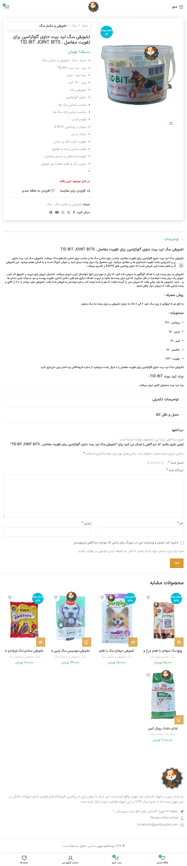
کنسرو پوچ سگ (160, 657)
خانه (85, 25)
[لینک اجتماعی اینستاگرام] (63, 212)
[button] (86, 642)
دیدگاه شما (175, 470)
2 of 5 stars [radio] (158, 462)
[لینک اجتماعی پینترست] (51, 212)
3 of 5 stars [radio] (155, 462)
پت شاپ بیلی (105, 846)
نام (180, 523)
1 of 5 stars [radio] (162, 462)
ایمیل (86, 523)
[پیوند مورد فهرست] (93, 818)
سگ (74, 25)
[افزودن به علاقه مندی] (148, 597)
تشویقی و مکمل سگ (53, 25)
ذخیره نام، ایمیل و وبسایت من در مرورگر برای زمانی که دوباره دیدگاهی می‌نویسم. (126, 542)
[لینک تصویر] (172, 778)
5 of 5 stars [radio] (148, 462)
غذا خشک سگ (160, 734)
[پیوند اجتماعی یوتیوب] (57, 212)
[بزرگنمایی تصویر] (171, 124)
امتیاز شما (176, 463)
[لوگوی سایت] (93, 6)
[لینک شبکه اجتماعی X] (69, 212)
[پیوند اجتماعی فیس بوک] (74, 212)
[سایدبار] (181, 265)
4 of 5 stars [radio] (151, 462)
